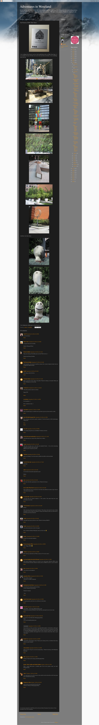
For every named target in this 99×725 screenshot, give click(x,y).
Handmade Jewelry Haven (29, 585)
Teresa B (25, 606)
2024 (73, 51)
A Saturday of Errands (75, 116)
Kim (24, 423)
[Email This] (35, 327)
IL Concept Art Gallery (75, 103)
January (75, 166)
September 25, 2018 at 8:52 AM (32, 371)
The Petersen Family (28, 362)
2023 (73, 53)
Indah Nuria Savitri (27, 599)
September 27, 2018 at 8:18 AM (33, 606)
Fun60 (25, 371)
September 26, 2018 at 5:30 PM (32, 568)
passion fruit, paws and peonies (30, 436)
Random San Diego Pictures (75, 106)
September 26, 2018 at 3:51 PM (45, 559)
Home (39, 714)
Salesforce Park (75, 123)
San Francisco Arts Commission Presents (75, 85)
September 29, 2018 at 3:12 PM (31, 656)
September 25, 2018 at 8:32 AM (38, 362)
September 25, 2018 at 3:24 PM (34, 409)
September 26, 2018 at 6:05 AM (32, 469)
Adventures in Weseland (35, 6)
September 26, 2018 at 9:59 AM (33, 518)
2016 (73, 170)
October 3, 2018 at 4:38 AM (32, 673)
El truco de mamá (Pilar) (28, 544)
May (74, 158)
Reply (25, 337)
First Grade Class (27, 615)
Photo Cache (26, 341)
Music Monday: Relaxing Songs (75, 76)
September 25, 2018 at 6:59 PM (33, 428)
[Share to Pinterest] (40, 327)
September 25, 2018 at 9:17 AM (37, 378)
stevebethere (26, 399)
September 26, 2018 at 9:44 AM (36, 505)
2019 (73, 60)
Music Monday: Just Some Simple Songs (75, 111)
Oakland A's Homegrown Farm (75, 133)
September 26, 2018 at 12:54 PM (33, 536)
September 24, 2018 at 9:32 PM (33, 334)
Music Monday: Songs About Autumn (75, 94)
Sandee (25, 526)
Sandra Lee (26, 638)
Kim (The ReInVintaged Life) (29, 417)
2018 (73, 62)
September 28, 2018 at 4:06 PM (34, 638)
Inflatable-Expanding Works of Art (75, 138)
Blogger (56, 722)
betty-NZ (25, 428)
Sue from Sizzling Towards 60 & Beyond (31, 559)
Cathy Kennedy (27, 505)
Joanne (25, 536)
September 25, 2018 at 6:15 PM (41, 417)
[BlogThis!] (36, 327)
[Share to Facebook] (39, 327)
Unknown (25, 454)
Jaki (24, 656)
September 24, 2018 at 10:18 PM (35, 341)
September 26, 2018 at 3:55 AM (34, 454)
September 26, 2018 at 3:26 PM (33, 551)
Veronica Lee (26, 387)
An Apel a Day (26, 496)
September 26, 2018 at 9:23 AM (35, 496)
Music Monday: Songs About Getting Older (75, 128)
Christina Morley (27, 379)
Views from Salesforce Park (75, 142)
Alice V (25, 673)
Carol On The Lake (27, 462)
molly (25, 469)
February (75, 164)
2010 (73, 181)
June (74, 157)
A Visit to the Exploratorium (75, 119)
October (75, 69)
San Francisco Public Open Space (76, 89)
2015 (73, 172)
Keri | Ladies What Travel (29, 487)
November (75, 66)
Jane (24, 480)
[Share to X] (37, 327)
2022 (73, 54)
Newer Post (23, 714)
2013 (73, 176)
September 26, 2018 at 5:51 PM (37, 576)
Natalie (25, 518)
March (74, 162)
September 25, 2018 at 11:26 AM (35, 387)
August (74, 153)
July (74, 155)
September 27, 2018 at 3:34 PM (34, 626)
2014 (73, 174)
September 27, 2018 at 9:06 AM (37, 615)
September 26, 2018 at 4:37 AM (38, 462)
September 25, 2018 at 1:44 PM (35, 399)
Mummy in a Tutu (27, 682)
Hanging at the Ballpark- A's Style (76, 80)
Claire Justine (26, 647)
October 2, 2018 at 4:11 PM (46, 664)
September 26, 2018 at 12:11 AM (42, 436)
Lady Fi (25, 334)
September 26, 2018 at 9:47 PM (38, 599)
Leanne (25, 444)
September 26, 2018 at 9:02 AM (40, 487)
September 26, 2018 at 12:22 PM (33, 526)
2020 (73, 58)
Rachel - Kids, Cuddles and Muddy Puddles (32, 664)
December (75, 63)
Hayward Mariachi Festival (75, 99)
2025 (73, 49)
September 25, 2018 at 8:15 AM (36, 352)
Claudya (25, 551)
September (75, 71)
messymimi (26, 409)
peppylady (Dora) (27, 576)
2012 (73, 177)
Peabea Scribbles (27, 352)
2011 (73, 179)
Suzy (24, 568)
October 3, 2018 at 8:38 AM (36, 682)
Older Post (55, 714)
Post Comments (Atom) (29, 717)
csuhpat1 (64, 44)
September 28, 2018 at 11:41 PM (35, 647)
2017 (73, 168)
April (74, 160)
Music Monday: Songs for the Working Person (75, 148)
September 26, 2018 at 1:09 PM (39, 544)
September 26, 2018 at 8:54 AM (32, 480)
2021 (73, 56)
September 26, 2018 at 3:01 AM (33, 444)
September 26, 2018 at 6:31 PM (40, 585)
